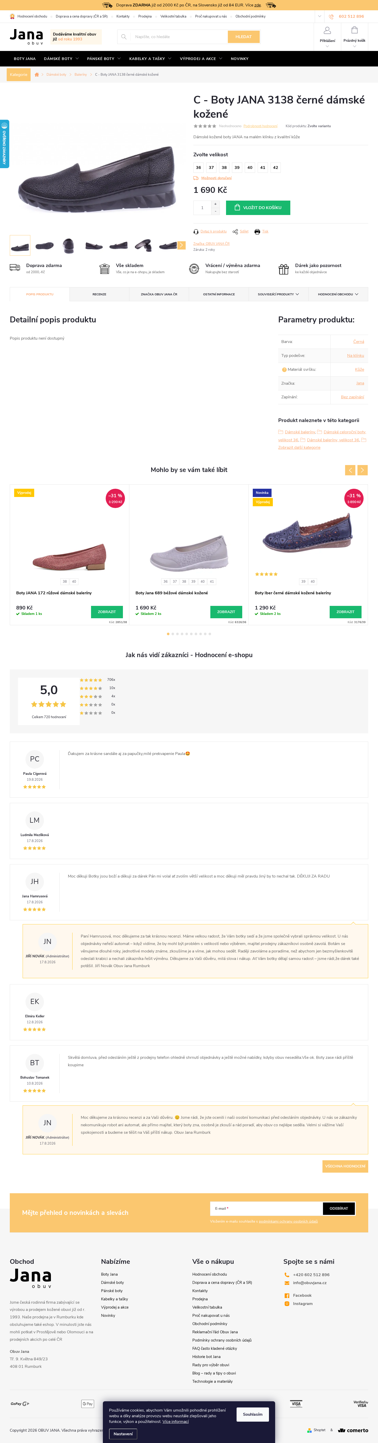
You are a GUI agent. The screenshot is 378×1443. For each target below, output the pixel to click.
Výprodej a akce (115, 1307)
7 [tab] (196, 634)
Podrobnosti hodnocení (260, 126)
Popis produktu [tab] (39, 294)
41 (212, 581)
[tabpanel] (69, 555)
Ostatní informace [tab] (219, 294)
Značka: (211, 244)
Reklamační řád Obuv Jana (215, 1332)
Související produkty (276, 294)
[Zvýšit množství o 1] (215, 204)
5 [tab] (186, 634)
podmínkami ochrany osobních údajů (288, 1221)
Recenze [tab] (99, 294)
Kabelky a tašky (114, 1299)
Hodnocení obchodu (32, 16)
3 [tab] (177, 634)
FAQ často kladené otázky (214, 1348)
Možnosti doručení (216, 178)
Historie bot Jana (206, 1356)
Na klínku (355, 355)
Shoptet (319, 1430)
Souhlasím (253, 1414)
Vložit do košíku (262, 208)
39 (193, 581)
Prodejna (145, 16)
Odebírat (339, 1208)
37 (175, 581)
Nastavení (123, 1434)
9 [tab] (205, 634)
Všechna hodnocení (345, 1166)
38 (65, 581)
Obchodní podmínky (251, 16)
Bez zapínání (352, 397)
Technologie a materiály (212, 1381)
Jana (360, 383)
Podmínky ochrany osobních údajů (221, 1340)
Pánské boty (112, 1290)
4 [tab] (182, 634)
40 (74, 581)
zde (257, 5)
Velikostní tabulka (173, 16)
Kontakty (123, 16)
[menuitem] (25, 59)
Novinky (108, 1315)
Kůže (359, 369)
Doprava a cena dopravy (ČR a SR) (82, 16)
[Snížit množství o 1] (215, 211)
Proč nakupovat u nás (211, 16)
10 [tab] (210, 634)
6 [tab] (191, 634)
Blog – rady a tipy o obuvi (214, 1373)
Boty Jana (109, 1274)
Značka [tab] (159, 294)
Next (362, 470)
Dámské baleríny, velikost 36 (333, 440)
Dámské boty (112, 1282)
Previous (350, 470)
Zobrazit (107, 611)
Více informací (176, 1421)
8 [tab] (200, 634)
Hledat (244, 37)
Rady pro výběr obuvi (210, 1365)
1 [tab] (168, 634)
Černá (358, 342)
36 (166, 581)
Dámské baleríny (300, 432)
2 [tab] (173, 634)
